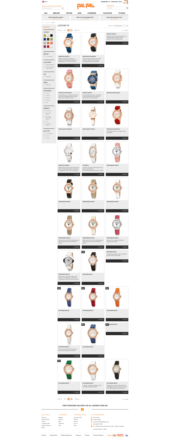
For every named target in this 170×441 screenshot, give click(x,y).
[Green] (51, 39)
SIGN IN (120, 1)
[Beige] (48, 35)
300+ (47, 102)
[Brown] (48, 39)
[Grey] (45, 43)
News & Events (45, 419)
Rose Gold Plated (48, 113)
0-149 (47, 93)
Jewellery (60, 417)
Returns (76, 421)
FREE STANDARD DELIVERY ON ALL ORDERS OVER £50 (85, 405)
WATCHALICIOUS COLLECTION (50, 67)
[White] (51, 46)
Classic (47, 135)
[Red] (48, 46)
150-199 (48, 95)
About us (44, 417)
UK (45, 1)
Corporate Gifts (46, 423)
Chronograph (49, 56)
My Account (96, 417)
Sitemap (87, 435)
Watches (60, 419)
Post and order (78, 417)
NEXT (127, 30)
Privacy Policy (53, 435)
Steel (47, 121)
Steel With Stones (48, 124)
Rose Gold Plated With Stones (49, 118)
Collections (61, 423)
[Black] (51, 35)
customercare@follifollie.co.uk (101, 422)
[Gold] (45, 35)
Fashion (48, 138)
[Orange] (48, 43)
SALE (45, 13)
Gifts (59, 425)
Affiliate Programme (66, 435)
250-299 (48, 100)
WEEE (43, 427)
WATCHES (69, 13)
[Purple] (45, 46)
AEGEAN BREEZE (50, 64)
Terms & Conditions (98, 435)
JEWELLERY (56, 13)
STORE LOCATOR (114, 1)
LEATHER (62, 25)
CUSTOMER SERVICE (105, 1)
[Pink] (51, 43)
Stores (75, 423)
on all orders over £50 (55, 19)
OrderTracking (97, 419)
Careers (44, 421)
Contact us (78, 435)
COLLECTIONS (107, 13)
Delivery (76, 419)
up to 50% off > (114, 19)
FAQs (75, 425)
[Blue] (45, 39)
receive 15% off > (85, 19)
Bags (59, 421)
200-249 (48, 97)
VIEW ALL (77, 30)
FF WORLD (122, 13)
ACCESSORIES (91, 13)
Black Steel (48, 110)
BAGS (79, 13)
